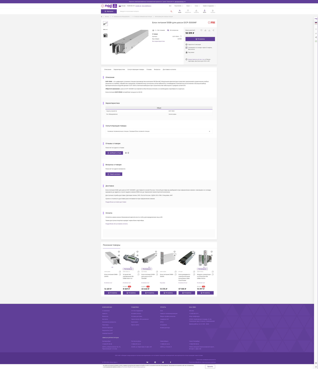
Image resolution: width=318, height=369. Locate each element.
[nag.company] (147, 362)
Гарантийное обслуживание (140, 319)
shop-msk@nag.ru (146, 6)
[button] (159, 1)
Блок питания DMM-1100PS (167, 275)
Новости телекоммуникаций (168, 313)
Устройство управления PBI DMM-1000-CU (128, 276)
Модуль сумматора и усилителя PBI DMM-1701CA (204, 276)
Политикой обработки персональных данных (133, 367)
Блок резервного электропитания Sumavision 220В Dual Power (184, 277)
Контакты (105, 319)
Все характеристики (158, 41)
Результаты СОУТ (107, 330)
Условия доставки (136, 316)
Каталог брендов (107, 327)
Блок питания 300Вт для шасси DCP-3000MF (148, 276)
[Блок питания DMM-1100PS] (168, 258)
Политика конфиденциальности (206, 359)
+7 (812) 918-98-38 (194, 344)
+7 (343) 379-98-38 (107, 344)
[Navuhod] (155, 362)
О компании (106, 311)
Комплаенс (134, 322)
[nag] (171, 362)
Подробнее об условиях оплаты (117, 224)
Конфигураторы (165, 327)
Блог (170, 6)
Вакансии (105, 316)
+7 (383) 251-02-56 (165, 344)
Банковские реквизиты (109, 322)
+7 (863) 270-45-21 (136, 344)
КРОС (162, 322)
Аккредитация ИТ (107, 333)
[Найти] (171, 11)
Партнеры (105, 325)
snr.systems (163, 325)
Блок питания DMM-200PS (111, 275)
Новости (104, 313)
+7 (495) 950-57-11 (131, 6)
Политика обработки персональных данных (202, 362)
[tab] (107, 69)
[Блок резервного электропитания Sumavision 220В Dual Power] (187, 258)
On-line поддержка (137, 311)
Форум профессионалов (167, 316)
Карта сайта (135, 325)
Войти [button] (204, 12)
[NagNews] (163, 362)
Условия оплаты (136, 313)
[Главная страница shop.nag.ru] (109, 6)
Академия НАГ (164, 319)
